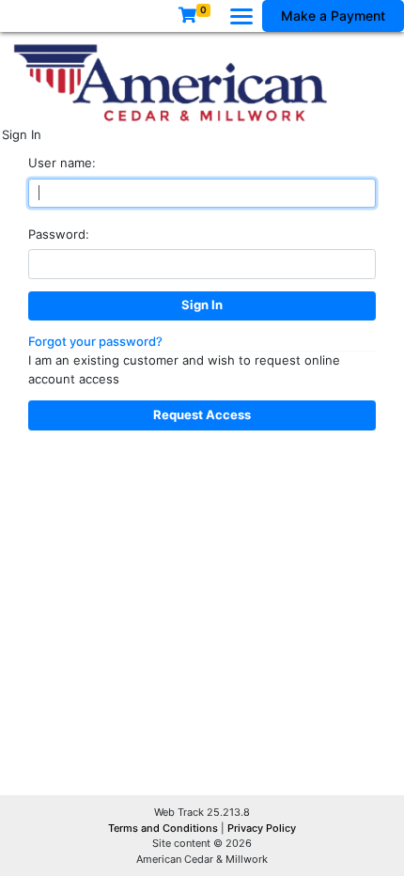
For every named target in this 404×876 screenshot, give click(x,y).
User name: (62, 162)
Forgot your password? (95, 341)
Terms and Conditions (164, 828)
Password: (58, 234)
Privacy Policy (261, 828)
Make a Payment (333, 15)
